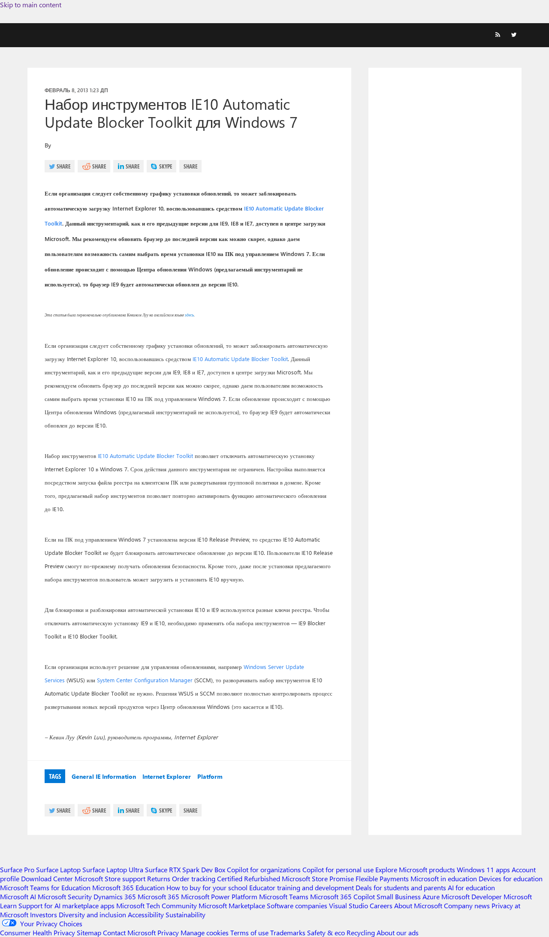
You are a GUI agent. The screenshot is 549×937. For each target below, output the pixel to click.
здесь (189, 314)
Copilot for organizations (264, 869)
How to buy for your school (206, 887)
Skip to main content (30, 4)
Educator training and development (301, 887)
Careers (381, 905)
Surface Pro (17, 869)
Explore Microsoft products (415, 869)
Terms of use (249, 932)
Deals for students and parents (401, 887)
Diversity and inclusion (92, 914)
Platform (210, 776)
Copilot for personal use (338, 869)
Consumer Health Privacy (37, 932)
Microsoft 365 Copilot (342, 896)
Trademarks (287, 932)
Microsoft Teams (283, 896)
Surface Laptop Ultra (112, 869)
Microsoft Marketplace (232, 905)
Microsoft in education (443, 878)
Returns (158, 878)
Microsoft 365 (158, 896)
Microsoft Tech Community (156, 905)
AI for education (471, 887)
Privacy (169, 932)
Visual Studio (348, 905)
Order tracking (193, 878)
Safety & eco (326, 932)
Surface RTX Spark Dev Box (185, 869)
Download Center (47, 878)
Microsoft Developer (471, 896)
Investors (43, 914)
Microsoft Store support (110, 878)
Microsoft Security (65, 896)
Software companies (297, 905)
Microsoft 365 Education (128, 887)
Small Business (399, 896)
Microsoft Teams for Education (45, 887)
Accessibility (146, 914)
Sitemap (89, 932)
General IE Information (104, 776)
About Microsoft (418, 905)
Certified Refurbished (248, 878)
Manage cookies (205, 932)
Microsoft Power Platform (219, 896)
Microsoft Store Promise (318, 878)
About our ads (398, 932)
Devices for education (511, 878)
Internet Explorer (166, 776)
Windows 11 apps (483, 869)
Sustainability (185, 914)
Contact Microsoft (129, 932)
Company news (467, 905)
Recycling (361, 932)
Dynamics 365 (115, 896)
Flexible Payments (382, 878)
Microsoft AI (18, 896)
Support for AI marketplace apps (66, 905)
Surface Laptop (58, 869)
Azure (431, 896)
